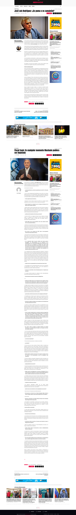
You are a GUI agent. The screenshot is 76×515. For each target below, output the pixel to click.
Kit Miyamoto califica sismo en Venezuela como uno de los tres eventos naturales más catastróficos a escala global (56, 53)
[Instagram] (36, 511)
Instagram (39, 511)
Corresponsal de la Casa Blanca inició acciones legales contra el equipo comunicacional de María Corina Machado (56, 66)
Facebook (32, 511)
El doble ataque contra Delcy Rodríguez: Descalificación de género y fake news (61, 137)
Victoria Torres (18, 51)
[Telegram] (61, 13)
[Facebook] (53, 13)
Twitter (45, 511)
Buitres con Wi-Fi (26, 136)
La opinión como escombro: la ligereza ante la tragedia (55, 62)
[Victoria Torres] (18, 48)
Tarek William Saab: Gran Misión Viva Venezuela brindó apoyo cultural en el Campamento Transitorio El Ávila (55, 43)
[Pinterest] (57, 13)
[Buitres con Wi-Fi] (30, 130)
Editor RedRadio (44, 139)
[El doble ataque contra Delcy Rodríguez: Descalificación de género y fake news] (62, 130)
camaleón (29, 101)
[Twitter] (55, 13)
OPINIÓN (51, 56)
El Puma (37, 101)
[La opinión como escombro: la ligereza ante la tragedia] (13, 130)
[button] (60, 6)
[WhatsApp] (59, 13)
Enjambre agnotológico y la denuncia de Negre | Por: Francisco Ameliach (56, 58)
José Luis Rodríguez (40, 101)
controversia (33, 101)
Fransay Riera (11, 138)
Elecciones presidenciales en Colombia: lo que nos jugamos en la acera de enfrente (46, 137)
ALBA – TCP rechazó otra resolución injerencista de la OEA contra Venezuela (41, 112)
